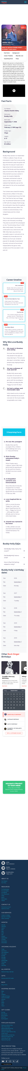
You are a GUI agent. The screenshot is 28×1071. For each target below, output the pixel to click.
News (2, 897)
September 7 (18, 582)
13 (5, 701)
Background (16, 53)
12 (22, 699)
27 (5, 707)
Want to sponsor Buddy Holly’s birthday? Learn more (12, 48)
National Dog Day (5, 1039)
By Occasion (4, 1015)
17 (17, 701)
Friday (2, 963)
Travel (2, 1005)
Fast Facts (7, 53)
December (4, 942)
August (3, 936)
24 (17, 704)
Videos (3, 900)
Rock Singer (7, 39)
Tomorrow (4, 950)
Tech (2, 1004)
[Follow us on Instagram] (10, 1061)
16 (14, 701)
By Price (3, 1017)
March (3, 928)
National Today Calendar (7, 971)
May (2, 931)
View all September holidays (14, 733)
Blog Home (4, 984)
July (2, 934)
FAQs (17, 58)
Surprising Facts (8, 58)
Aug (6, 690)
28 (8, 707)
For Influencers (5, 894)
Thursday (3, 962)
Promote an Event (6, 907)
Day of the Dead (5, 1027)
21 (8, 704)
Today (2, 949)
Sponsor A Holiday (6, 916)
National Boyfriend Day (7, 1028)
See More (4, 686)
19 (22, 701)
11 (19, 699)
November (4, 941)
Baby (2, 991)
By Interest (4, 1014)
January (3, 925)
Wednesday (4, 960)
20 (5, 704)
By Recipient (4, 1018)
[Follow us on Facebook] (6, 1061)
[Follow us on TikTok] (17, 1061)
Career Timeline (8, 55)
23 (14, 704)
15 (11, 701)
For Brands (4, 892)
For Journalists (5, 891)
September (4, 937)
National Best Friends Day (8, 1035)
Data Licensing (5, 918)
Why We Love (19, 55)
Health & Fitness (5, 996)
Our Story (3, 882)
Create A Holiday (5, 915)
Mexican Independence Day (8, 1031)
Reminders (4, 899)
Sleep (2, 1002)
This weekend (4, 952)
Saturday (3, 965)
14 (8, 701)
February (3, 926)
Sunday (3, 955)
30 (14, 707)
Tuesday (3, 958)
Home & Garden (5, 997)
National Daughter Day (7, 1036)
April (2, 929)
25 (20, 704)
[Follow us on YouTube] (2, 1061)
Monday (3, 957)
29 (11, 707)
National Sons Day (6, 1030)
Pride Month (4, 1033)
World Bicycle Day (6, 1038)
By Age (3, 1012)
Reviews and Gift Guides (7, 978)
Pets (2, 1001)
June (2, 933)
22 (11, 704)
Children (3, 994)
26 (22, 704)
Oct (22, 690)
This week (3, 954)
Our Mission (4, 881)
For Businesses (5, 889)
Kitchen (3, 999)
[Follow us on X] (13, 1061)
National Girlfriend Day (7, 1025)
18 (19, 701)
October (3, 939)
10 (17, 699)
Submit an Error (5, 908)
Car (2, 992)
